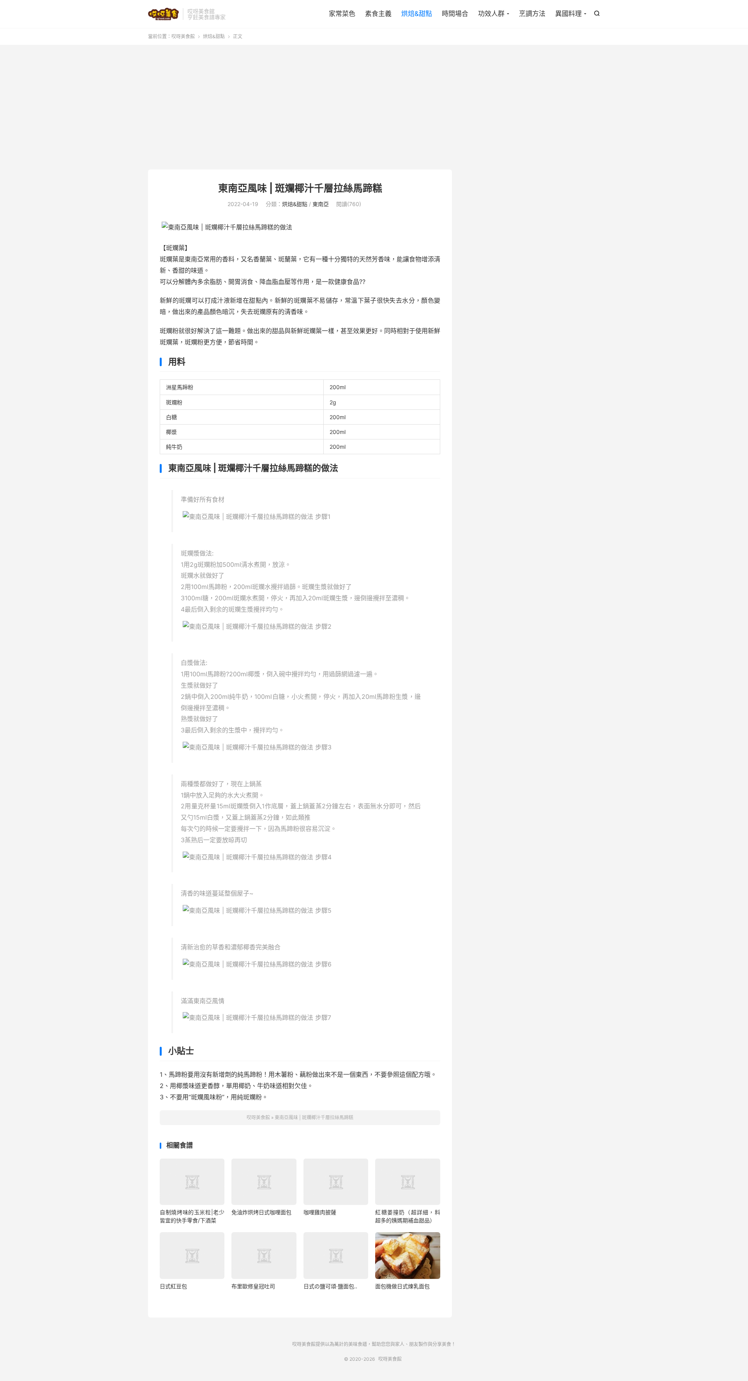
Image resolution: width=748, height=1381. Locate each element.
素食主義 (378, 14)
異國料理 (568, 14)
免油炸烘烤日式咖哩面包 (261, 1212)
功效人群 (491, 14)
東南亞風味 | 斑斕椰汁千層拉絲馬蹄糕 (300, 188)
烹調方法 (532, 14)
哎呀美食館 (163, 14)
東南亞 (320, 204)
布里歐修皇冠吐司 (253, 1286)
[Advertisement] (374, 107)
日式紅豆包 (173, 1286)
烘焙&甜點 (416, 14)
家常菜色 (342, 14)
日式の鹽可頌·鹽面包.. (330, 1286)
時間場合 (455, 14)
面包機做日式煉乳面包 (402, 1286)
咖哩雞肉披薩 (319, 1212)
